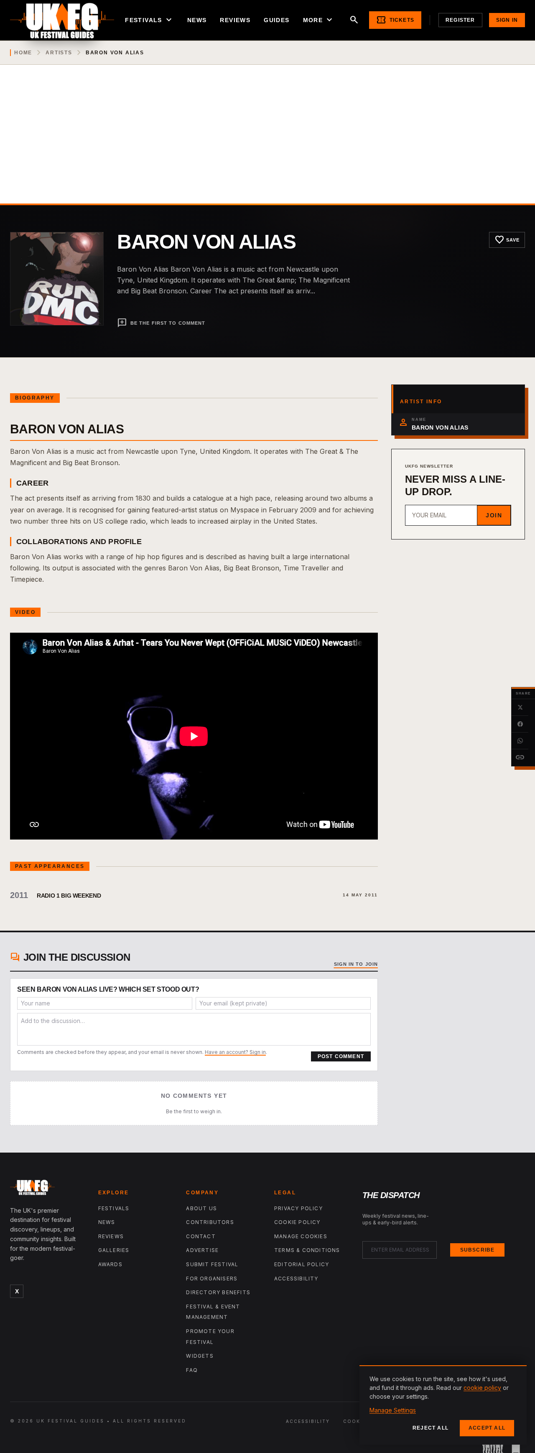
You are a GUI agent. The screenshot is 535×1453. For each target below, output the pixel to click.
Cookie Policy (297, 1222)
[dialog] (443, 1405)
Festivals (149, 20)
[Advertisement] (267, 140)
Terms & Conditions (307, 1250)
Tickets (395, 20)
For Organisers (211, 1278)
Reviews (235, 20)
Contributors (210, 1222)
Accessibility (296, 1278)
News (197, 20)
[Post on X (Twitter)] (520, 707)
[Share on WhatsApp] (520, 741)
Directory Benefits (218, 1292)
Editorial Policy (301, 1264)
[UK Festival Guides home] (47, 1189)
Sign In (507, 20)
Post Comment (341, 1056)
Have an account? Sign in (235, 1052)
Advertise (202, 1250)
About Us (201, 1208)
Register (460, 20)
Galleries (114, 1250)
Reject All (430, 1428)
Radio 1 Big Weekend (69, 895)
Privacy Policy (298, 1208)
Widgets (199, 1356)
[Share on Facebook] (520, 724)
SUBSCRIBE (477, 1250)
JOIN (494, 515)
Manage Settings (392, 1410)
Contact (200, 1236)
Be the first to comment (161, 323)
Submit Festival (212, 1264)
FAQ (192, 1370)
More (319, 20)
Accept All (487, 1428)
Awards (110, 1264)
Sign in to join (356, 964)
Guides (276, 20)
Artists (59, 53)
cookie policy (482, 1387)
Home (23, 53)
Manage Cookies (300, 1236)
